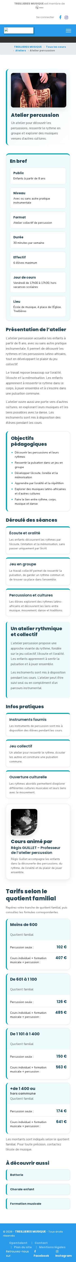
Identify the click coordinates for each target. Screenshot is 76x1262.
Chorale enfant (22, 1189)
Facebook (41, 1256)
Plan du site (23, 1247)
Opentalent (18, 1243)
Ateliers (20, 50)
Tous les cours (56, 47)
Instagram (63, 1256)
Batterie (16, 1175)
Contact (41, 1243)
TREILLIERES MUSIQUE (28, 47)
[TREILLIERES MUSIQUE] (18, 30)
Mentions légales (52, 1247)
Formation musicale (25, 1204)
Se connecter (45, 17)
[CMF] (39, 8)
